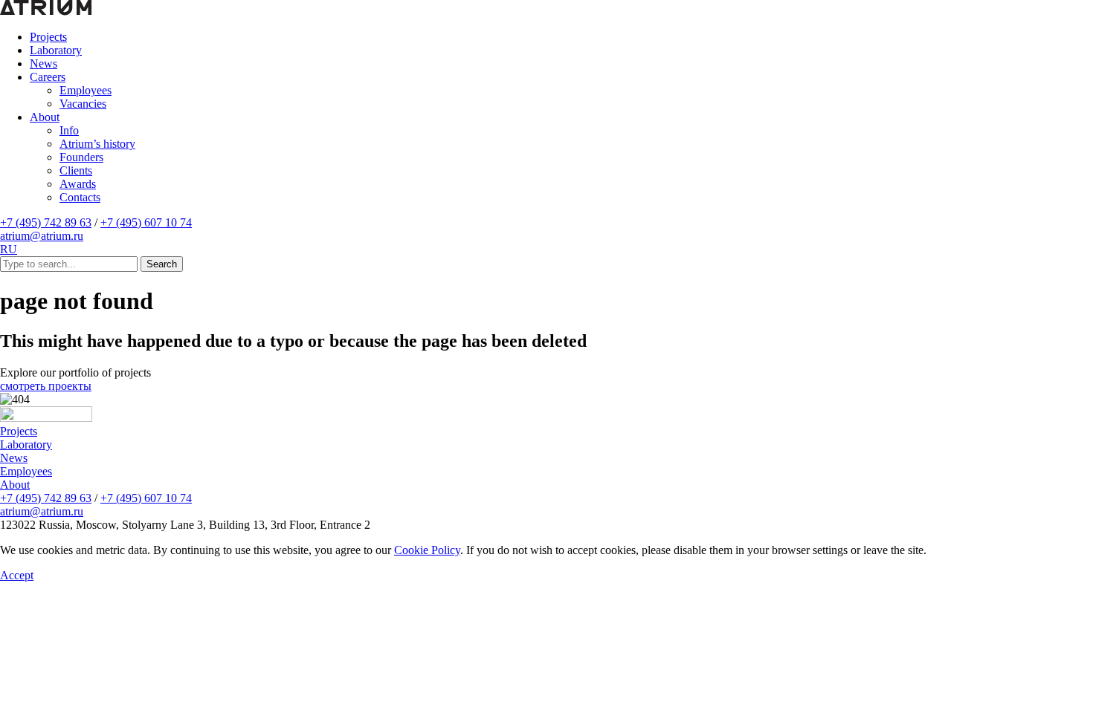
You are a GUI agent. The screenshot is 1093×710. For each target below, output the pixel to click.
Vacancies (82, 103)
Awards (77, 184)
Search (161, 264)
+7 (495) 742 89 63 (45, 222)
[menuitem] (561, 37)
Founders (81, 157)
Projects (48, 36)
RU (8, 249)
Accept (16, 575)
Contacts (79, 197)
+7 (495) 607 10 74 (146, 222)
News (43, 63)
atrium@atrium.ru (41, 235)
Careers (47, 77)
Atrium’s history (97, 143)
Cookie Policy (427, 550)
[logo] (46, 11)
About (44, 117)
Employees (85, 90)
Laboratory (56, 50)
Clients (75, 170)
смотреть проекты (45, 386)
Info (69, 130)
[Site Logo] (46, 417)
